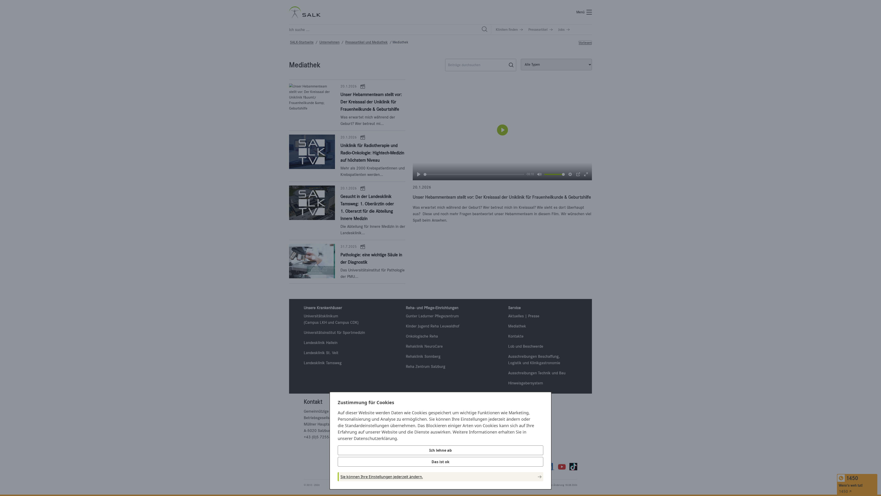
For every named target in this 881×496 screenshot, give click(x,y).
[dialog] (440, 441)
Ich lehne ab (440, 450)
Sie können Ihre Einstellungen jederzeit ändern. (381, 476)
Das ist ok (440, 461)
